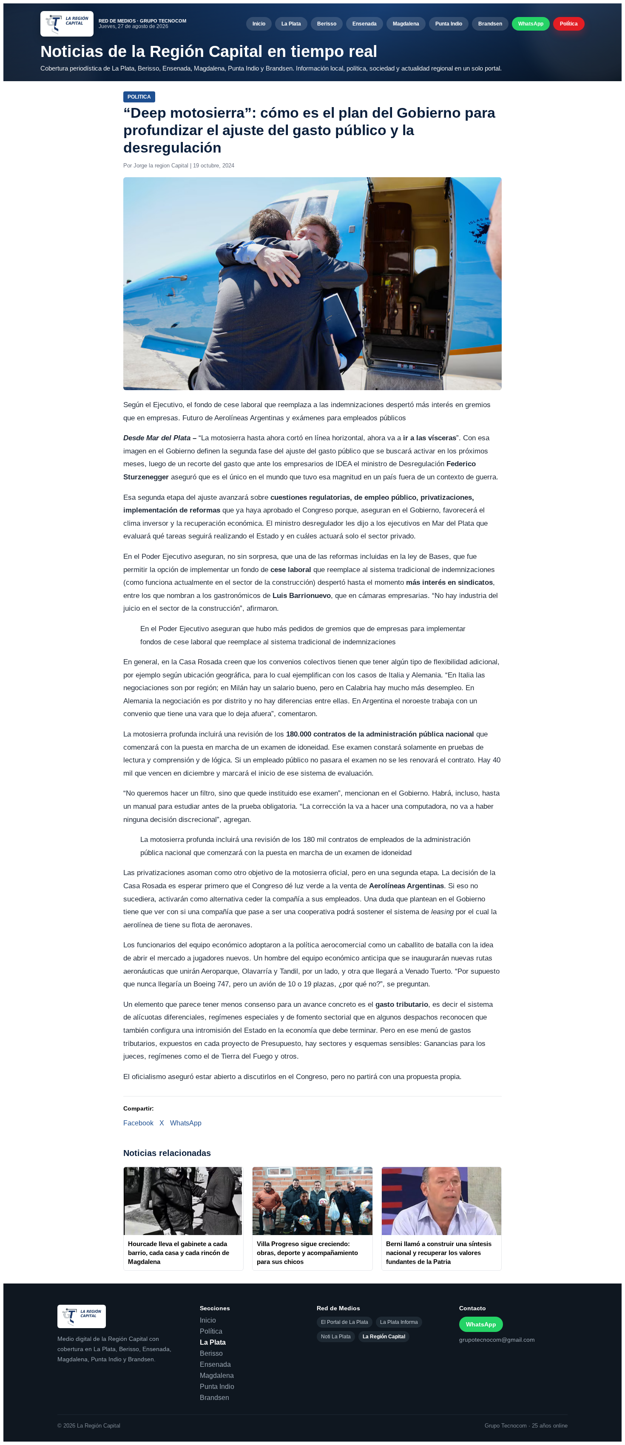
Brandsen (490, 24)
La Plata (291, 24)
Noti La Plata (336, 1337)
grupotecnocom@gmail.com (497, 1339)
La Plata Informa (399, 1322)
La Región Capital (384, 1337)
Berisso (326, 24)
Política (569, 24)
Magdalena (406, 24)
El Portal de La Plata (344, 1322)
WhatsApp (530, 24)
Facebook (138, 1123)
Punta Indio (448, 24)
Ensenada (364, 24)
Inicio (259, 24)
